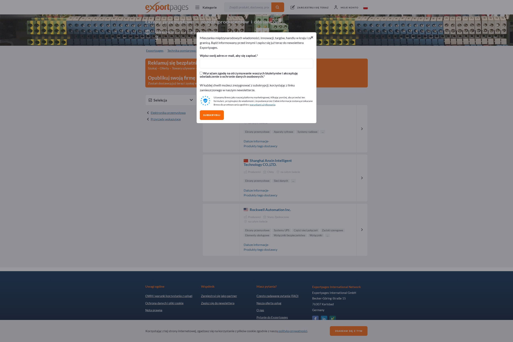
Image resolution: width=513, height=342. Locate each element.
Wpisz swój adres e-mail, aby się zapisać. (228, 55)
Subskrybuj (211, 115)
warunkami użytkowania (262, 104)
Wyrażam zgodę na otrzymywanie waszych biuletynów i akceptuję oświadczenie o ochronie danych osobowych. (249, 75)
